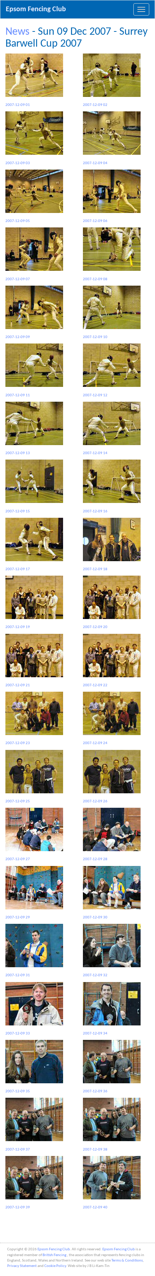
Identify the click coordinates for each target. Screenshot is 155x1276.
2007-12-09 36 (95, 1091)
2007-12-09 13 (17, 453)
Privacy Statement (22, 1266)
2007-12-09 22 (95, 685)
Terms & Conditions (127, 1261)
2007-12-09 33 (17, 1034)
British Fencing (55, 1255)
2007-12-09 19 (17, 627)
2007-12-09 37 (17, 1149)
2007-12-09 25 (17, 801)
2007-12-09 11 (17, 395)
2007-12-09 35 (17, 1091)
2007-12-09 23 (17, 743)
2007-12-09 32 (95, 975)
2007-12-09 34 (95, 1034)
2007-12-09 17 (17, 569)
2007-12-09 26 (95, 801)
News (17, 32)
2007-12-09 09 (17, 337)
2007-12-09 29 (17, 917)
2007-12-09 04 (95, 163)
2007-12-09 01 (17, 105)
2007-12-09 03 (17, 163)
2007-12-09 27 (17, 859)
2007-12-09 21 (17, 685)
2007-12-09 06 (95, 221)
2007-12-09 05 (17, 221)
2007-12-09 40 (95, 1207)
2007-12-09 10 (95, 337)
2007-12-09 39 (17, 1207)
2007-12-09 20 (95, 627)
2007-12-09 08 (95, 279)
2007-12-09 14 (95, 453)
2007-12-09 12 (95, 395)
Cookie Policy (55, 1266)
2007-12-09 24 (95, 743)
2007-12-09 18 (95, 569)
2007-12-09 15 (17, 511)
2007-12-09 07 (17, 279)
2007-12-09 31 (17, 975)
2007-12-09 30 (95, 917)
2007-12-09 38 (95, 1149)
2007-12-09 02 (95, 105)
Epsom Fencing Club (36, 9)
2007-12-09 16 (95, 511)
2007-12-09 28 (95, 859)
